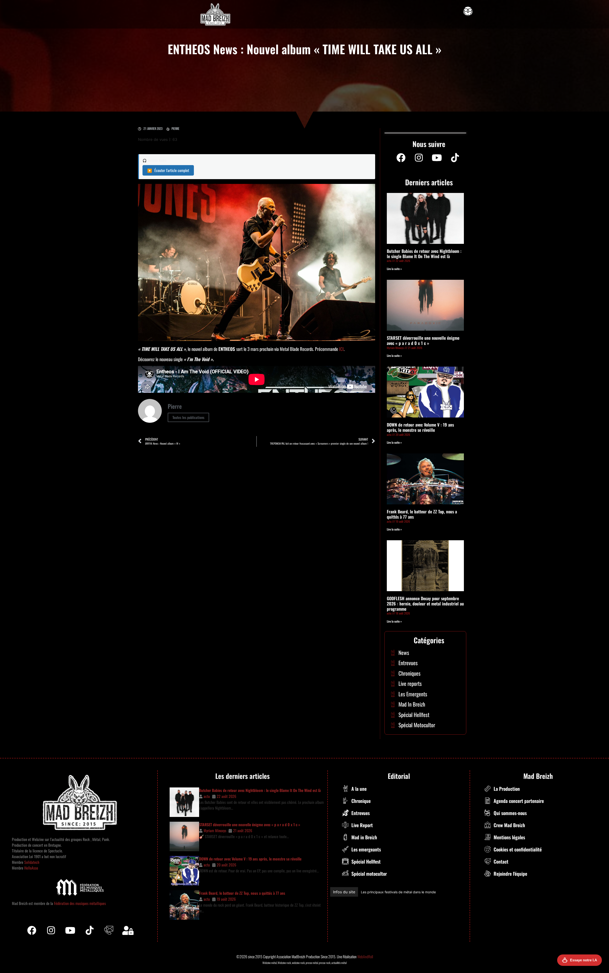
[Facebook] (401, 158)
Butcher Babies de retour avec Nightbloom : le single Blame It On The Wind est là (424, 253)
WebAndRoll (365, 956)
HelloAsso (30, 868)
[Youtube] (437, 158)
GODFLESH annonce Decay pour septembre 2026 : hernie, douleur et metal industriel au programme (425, 603)
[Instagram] (419, 158)
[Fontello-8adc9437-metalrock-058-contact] (109, 930)
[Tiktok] (89, 930)
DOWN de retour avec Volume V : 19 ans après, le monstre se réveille (420, 427)
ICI (341, 348)
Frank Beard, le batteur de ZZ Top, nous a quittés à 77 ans (422, 514)
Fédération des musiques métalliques (80, 903)
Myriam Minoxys (215, 830)
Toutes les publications (188, 417)
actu (207, 796)
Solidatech (31, 862)
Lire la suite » (394, 269)
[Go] (468, 11)
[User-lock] (128, 930)
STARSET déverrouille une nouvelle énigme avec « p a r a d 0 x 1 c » (423, 340)
